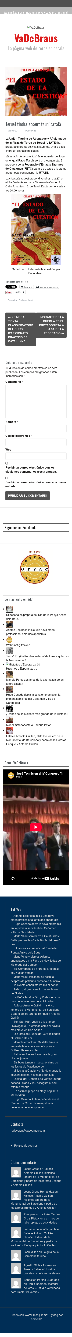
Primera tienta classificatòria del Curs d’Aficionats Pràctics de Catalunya (21, 329)
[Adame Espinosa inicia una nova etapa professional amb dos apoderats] (9, 624)
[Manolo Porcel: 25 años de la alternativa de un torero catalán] (9, 674)
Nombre (11, 422)
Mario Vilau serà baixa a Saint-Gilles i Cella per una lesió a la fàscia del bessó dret (35, 940)
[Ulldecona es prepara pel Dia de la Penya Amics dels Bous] (9, 609)
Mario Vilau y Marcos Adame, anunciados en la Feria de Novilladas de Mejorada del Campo (36, 960)
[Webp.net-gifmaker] (9, 639)
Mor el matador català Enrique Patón (28, 725)
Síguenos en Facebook (20, 527)
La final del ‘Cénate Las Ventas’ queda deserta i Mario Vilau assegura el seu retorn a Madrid (36, 1083)
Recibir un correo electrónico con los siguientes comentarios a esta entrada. (31, 469)
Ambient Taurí (26, 300)
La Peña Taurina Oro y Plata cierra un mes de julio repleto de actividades (35, 999)
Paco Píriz (30, 130)
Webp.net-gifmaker (18, 645)
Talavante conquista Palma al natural (36, 985)
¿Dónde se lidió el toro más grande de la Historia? (37, 714)
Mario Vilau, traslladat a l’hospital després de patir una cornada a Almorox (35, 979)
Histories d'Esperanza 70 (21, 668)
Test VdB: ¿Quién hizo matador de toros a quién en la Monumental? (37, 658)
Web (8, 449)
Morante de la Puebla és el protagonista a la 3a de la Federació (51, 325)
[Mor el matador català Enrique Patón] (9, 719)
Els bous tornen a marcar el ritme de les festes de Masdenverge (34, 1064)
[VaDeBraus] (36, 28)
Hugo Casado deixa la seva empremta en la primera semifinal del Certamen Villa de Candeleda (33, 699)
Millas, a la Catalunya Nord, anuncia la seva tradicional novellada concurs (36, 1072)
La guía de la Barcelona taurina (41, 1254)
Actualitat (12, 300)
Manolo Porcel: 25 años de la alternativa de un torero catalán (35, 682)
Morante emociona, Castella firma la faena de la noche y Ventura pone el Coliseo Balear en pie (34, 1046)
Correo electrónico (18, 436)
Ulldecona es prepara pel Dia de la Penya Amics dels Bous (36, 617)
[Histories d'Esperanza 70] (23, 664)
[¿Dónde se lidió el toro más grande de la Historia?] (9, 708)
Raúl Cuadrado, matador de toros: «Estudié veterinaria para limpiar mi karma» (35, 1288)
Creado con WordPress (23, 1315)
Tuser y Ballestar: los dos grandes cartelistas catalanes (42, 1271)
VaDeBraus (36, 37)
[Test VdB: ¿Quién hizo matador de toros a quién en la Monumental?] (9, 650)
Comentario (14, 382)
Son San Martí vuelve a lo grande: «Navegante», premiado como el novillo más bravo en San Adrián (35, 1026)
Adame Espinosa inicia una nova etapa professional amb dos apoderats (36, 14)
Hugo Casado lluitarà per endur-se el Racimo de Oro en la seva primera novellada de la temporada (35, 1103)
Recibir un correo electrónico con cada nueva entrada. (35, 484)
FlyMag (53, 1315)
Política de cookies (26, 1145)
